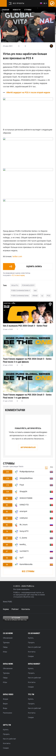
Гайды (5, 647)
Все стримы (28, 571)
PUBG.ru (16, 592)
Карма (6, 609)
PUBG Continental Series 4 (20, 290)
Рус (51, 467)
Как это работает (34, 647)
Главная (5, 10)
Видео (5, 703)
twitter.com (17, 257)
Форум (5, 699)
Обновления (7, 638)
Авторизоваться (28, 447)
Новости (17, 10)
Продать (31, 642)
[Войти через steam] (52, 3)
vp (42, 295)
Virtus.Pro (14, 285)
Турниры (6, 642)
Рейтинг (15, 609)
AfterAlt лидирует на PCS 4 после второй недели (28, 93)
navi (35, 290)
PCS (48, 295)
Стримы (27, 10)
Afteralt (35, 295)
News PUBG (7, 602)
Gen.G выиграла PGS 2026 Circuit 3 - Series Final (25, 325)
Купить (30, 638)
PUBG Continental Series (20, 295)
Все (46, 467)
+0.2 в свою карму (18, 275)
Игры (5, 652)
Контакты (25, 609)
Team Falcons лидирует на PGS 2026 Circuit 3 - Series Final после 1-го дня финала (27, 396)
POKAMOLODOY (28, 285)
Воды (5, 708)
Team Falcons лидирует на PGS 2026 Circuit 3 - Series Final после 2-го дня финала (27, 360)
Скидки (31, 656)
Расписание (7, 713)
